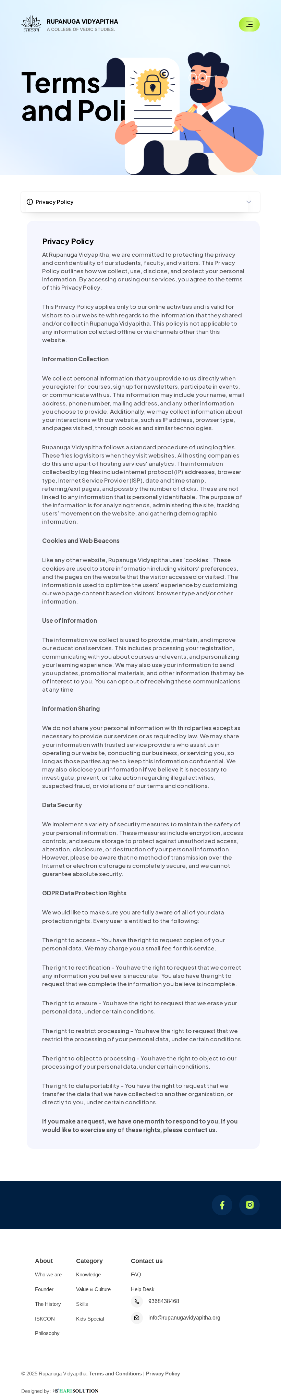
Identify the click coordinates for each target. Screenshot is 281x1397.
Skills (82, 1304)
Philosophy (47, 1333)
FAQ (136, 1274)
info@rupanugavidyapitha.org (184, 1318)
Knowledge (88, 1274)
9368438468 (163, 1301)
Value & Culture (93, 1289)
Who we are (48, 1274)
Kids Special (90, 1319)
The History (48, 1304)
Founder (44, 1289)
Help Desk (143, 1289)
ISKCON (45, 1319)
